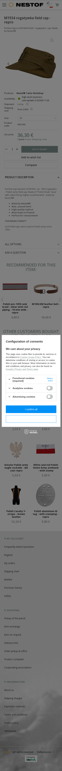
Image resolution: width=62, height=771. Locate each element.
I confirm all (31, 409)
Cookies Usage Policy (30, 357)
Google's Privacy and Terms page (22, 369)
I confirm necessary (31, 418)
